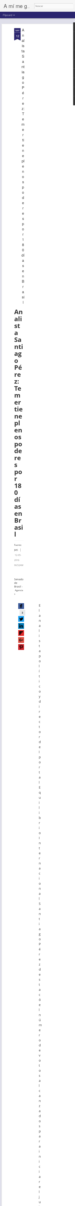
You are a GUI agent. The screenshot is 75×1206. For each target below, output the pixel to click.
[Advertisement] (43, 85)
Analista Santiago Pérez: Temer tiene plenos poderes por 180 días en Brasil (23, 166)
